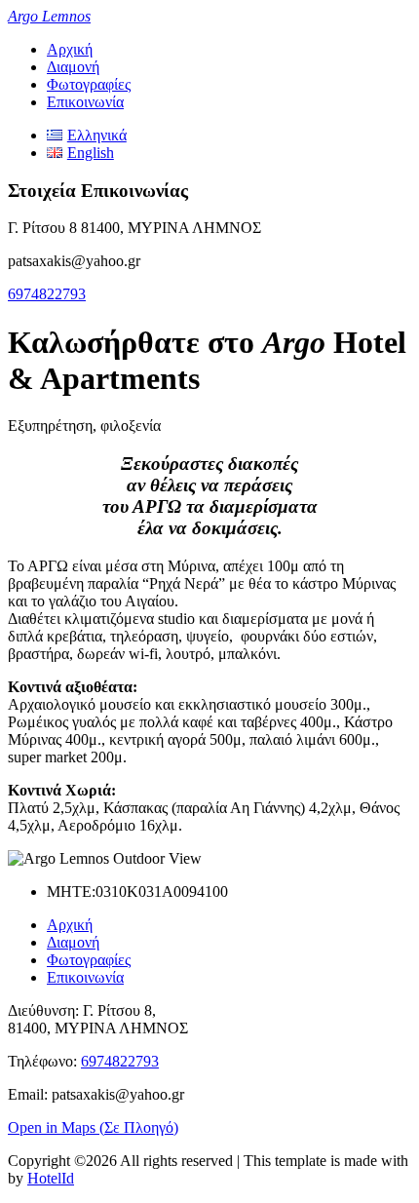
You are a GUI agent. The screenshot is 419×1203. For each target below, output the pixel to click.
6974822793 (47, 294)
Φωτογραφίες (89, 84)
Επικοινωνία (85, 102)
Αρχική (70, 49)
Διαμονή (73, 66)
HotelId (50, 1178)
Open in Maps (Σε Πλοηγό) (93, 1127)
